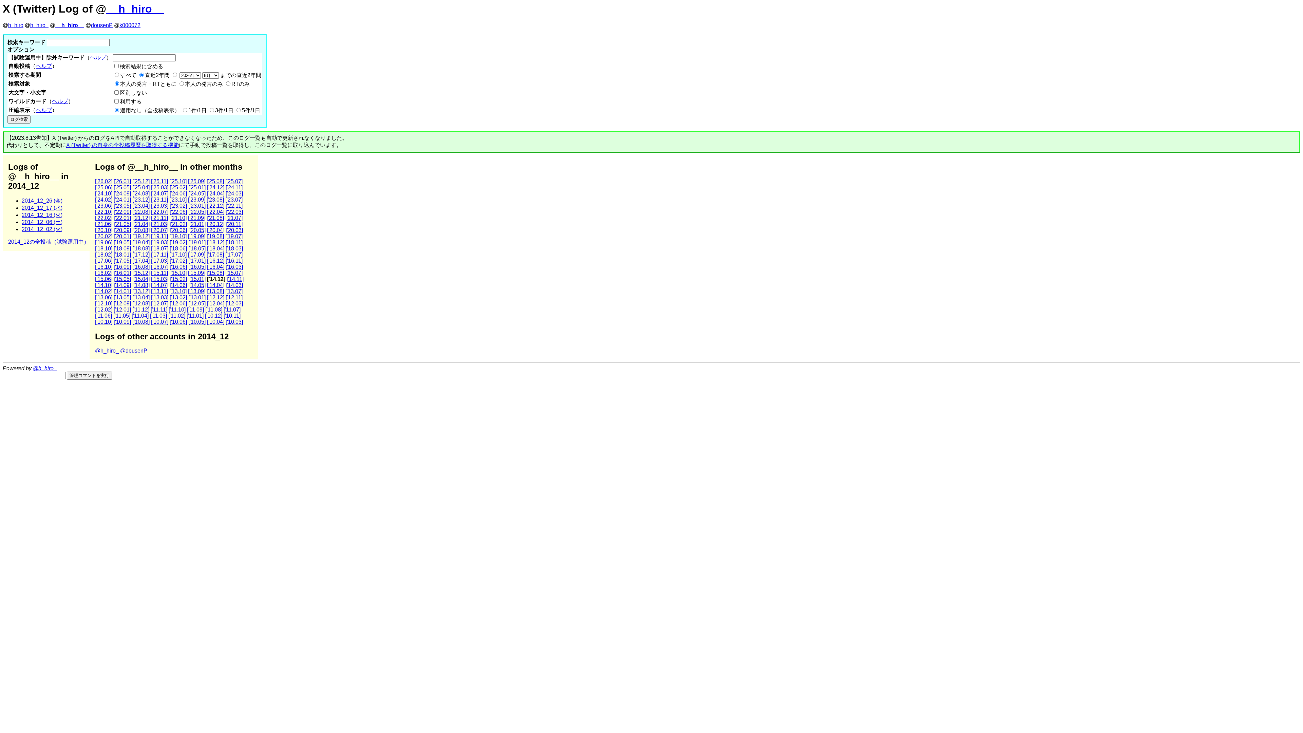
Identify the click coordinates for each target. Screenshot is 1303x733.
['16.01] (122, 273)
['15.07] (234, 273)
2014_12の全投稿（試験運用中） (48, 242)
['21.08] (215, 218)
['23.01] (197, 206)
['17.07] (234, 255)
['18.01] (122, 255)
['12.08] (141, 303)
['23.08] (215, 200)
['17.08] (215, 255)
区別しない (133, 93)
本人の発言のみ (204, 84)
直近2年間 (157, 75)
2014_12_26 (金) (42, 201)
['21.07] (234, 218)
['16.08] (141, 267)
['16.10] (103, 267)
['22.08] (141, 212)
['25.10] (178, 181)
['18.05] (197, 248)
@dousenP (133, 351)
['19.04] (141, 242)
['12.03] (234, 303)
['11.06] (103, 316)
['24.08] (141, 193)
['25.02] (178, 187)
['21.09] (196, 218)
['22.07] (159, 212)
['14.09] (122, 285)
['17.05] (122, 261)
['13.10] (178, 291)
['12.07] (159, 303)
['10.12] (213, 316)
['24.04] (215, 193)
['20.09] (122, 230)
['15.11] (159, 273)
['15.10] (178, 273)
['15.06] (103, 279)
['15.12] (141, 273)
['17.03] (159, 261)
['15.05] (122, 279)
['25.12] (141, 181)
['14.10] (103, 285)
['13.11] (159, 291)
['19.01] (197, 242)
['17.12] (141, 255)
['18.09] (122, 248)
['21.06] (103, 224)
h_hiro (15, 25)
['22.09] (122, 212)
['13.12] (141, 291)
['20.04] (215, 230)
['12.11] (234, 297)
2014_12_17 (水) (42, 208)
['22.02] (103, 218)
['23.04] (141, 206)
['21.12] (141, 218)
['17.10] (178, 255)
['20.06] (178, 230)
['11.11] (159, 310)
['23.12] (141, 200)
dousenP (102, 25)
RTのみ (240, 84)
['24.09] (122, 193)
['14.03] (234, 285)
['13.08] (215, 291)
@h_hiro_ (107, 351)
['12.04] (215, 303)
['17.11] (159, 255)
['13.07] (234, 291)
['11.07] (232, 310)
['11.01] (195, 316)
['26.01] (122, 181)
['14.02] (103, 291)
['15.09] (196, 273)
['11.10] (177, 310)
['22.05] (197, 212)
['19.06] (103, 242)
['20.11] (234, 224)
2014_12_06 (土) (42, 222)
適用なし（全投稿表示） (150, 110)
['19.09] (196, 236)
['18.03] (234, 248)
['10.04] (215, 322)
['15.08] (215, 273)
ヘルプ (98, 57)
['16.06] (178, 267)
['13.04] (141, 297)
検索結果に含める (141, 66)
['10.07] (159, 322)
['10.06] (178, 322)
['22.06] (178, 212)
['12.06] (178, 303)
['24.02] (103, 200)
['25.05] (122, 187)
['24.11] (234, 187)
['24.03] (234, 193)
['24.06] (178, 193)
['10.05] (197, 322)
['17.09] (196, 255)
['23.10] (178, 200)
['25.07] (234, 181)
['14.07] (159, 285)
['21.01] (197, 224)
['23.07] (234, 200)
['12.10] (103, 303)
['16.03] (234, 267)
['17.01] (197, 261)
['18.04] (215, 248)
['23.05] (122, 206)
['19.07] (234, 236)
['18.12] (215, 242)
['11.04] (140, 316)
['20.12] (215, 224)
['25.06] (103, 187)
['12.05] (197, 303)
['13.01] (197, 297)
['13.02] (178, 297)
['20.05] (197, 230)
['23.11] (159, 200)
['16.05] (197, 267)
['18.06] (178, 248)
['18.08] (141, 248)
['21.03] (159, 224)
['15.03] (159, 279)
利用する (130, 102)
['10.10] (103, 322)
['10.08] (141, 322)
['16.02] (103, 273)
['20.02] (103, 236)
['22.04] (215, 212)
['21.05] (122, 224)
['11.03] (158, 316)
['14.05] (197, 285)
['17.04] (141, 261)
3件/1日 (224, 110)
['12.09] (122, 303)
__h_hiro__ (135, 9)
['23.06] (103, 206)
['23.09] (196, 200)
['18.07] (159, 248)
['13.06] (103, 297)
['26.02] (103, 181)
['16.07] (159, 267)
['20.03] (234, 230)
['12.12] (215, 297)
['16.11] (234, 261)
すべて (128, 75)
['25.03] (159, 187)
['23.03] (159, 206)
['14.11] (235, 279)
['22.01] (122, 218)
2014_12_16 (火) (42, 215)
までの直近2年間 (240, 75)
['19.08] (215, 236)
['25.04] (141, 187)
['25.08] (215, 181)
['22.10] (103, 212)
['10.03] (234, 322)
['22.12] (215, 206)
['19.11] (159, 236)
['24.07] (159, 193)
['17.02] (178, 261)
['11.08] (213, 310)
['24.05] (197, 193)
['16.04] (215, 267)
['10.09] (122, 322)
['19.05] (122, 242)
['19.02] (178, 242)
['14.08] (141, 285)
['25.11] (159, 181)
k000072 (129, 25)
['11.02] (176, 316)
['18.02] (103, 255)
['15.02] (178, 279)
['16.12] (215, 261)
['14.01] (122, 291)
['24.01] (122, 200)
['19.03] (159, 242)
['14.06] (178, 285)
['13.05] (122, 297)
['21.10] (178, 218)
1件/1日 (197, 110)
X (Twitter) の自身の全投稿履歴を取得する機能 (122, 145)
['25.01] (197, 187)
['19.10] (178, 236)
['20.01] (122, 236)
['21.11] (159, 218)
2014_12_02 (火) (42, 229)
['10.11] (232, 316)
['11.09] (195, 310)
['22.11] (234, 206)
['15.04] (141, 279)
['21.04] (141, 224)
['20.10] (103, 230)
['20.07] (159, 230)
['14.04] (215, 285)
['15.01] (197, 279)
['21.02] (178, 224)
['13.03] (159, 297)
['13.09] (196, 291)
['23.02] (178, 206)
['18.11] (234, 242)
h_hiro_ (39, 25)
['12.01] (122, 310)
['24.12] (215, 187)
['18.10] (103, 248)
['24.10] (103, 193)
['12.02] (103, 310)
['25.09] (196, 181)
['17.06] (103, 261)
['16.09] (122, 267)
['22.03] (234, 212)
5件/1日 (251, 110)
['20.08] (141, 230)
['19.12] (141, 236)
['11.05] (121, 316)
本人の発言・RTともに (148, 84)
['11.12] (140, 310)
